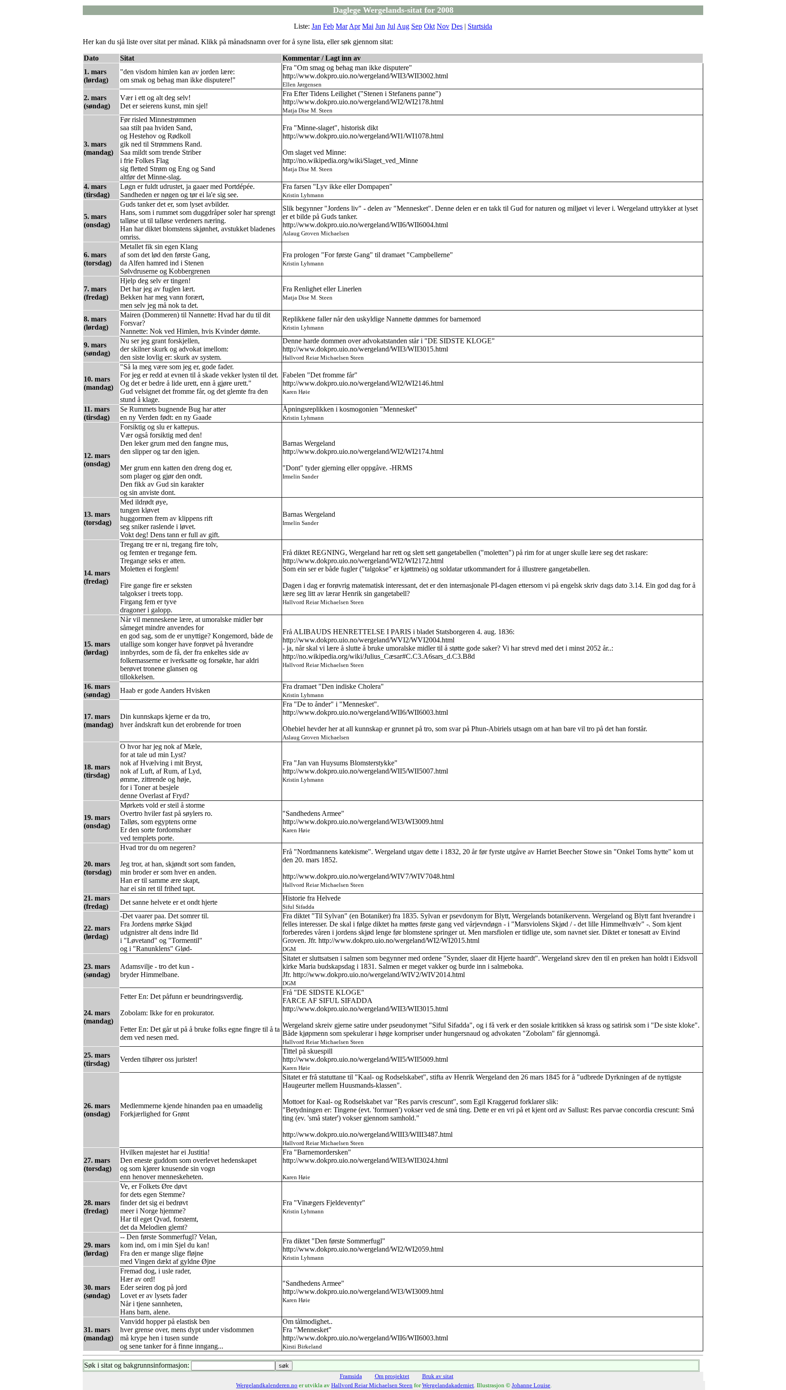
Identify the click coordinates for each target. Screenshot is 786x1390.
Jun (380, 26)
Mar (342, 26)
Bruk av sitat (437, 1376)
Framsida (351, 1376)
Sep (416, 26)
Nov (443, 26)
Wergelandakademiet (448, 1385)
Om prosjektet (392, 1376)
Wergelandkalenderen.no (266, 1385)
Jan (316, 26)
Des (457, 26)
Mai (367, 26)
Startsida (480, 26)
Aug (403, 26)
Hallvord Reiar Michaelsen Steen (372, 1385)
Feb (328, 26)
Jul (391, 26)
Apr (354, 26)
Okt (429, 26)
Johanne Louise (531, 1385)
